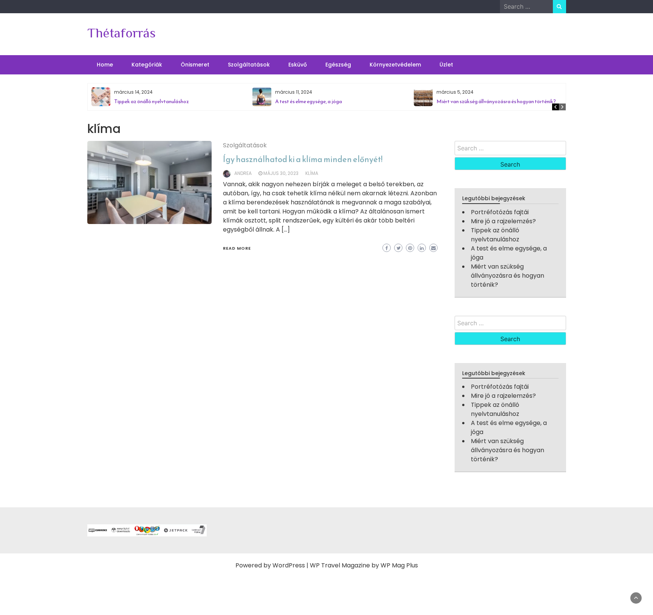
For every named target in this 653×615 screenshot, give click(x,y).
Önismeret (195, 64)
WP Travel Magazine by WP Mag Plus (364, 565)
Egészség (338, 64)
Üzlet (446, 64)
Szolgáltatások (249, 64)
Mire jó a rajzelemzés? (503, 221)
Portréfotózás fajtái (500, 212)
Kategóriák (147, 64)
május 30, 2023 (281, 173)
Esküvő (297, 64)
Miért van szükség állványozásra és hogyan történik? (496, 101)
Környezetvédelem (395, 64)
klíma (311, 173)
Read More (237, 248)
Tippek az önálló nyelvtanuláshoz (151, 101)
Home (105, 64)
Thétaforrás (121, 32)
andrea (243, 173)
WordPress (288, 565)
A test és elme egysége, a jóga (308, 101)
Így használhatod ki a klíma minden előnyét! (302, 159)
